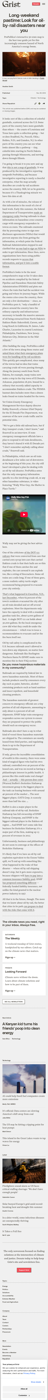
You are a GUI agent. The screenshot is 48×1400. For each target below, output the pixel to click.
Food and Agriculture (10, 1302)
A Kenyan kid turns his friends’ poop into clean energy (21, 1028)
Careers (5, 1326)
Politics (5, 1289)
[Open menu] (44, 4)
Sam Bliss (6, 1039)
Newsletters (6, 1346)
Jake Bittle (6, 1118)
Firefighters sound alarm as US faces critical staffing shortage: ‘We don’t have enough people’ (22, 1189)
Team (4, 1319)
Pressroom (6, 1332)
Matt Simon (6, 1131)
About (4, 1316)
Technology (16, 1039)
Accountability (7, 1296)
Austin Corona (7, 1211)
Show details (36, 1382)
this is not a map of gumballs (21, 167)
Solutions (5, 1292)
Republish (6, 1359)
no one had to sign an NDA (29, 248)
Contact (5, 1322)
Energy (5, 1286)
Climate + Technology (38, 98)
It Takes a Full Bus (11, 1231)
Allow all (24, 1389)
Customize (23, 1395)
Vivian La (5, 1145)
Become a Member (9, 1352)
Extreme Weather (8, 1299)
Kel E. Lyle (6, 1235)
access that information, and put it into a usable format (20, 263)
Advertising (6, 1356)
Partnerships (7, 1329)
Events (4, 1349)
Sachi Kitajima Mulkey (10, 1224)
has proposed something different (19, 883)
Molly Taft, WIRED (9, 1104)
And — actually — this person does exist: (23, 779)
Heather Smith (7, 86)
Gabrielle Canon (8, 1197)
